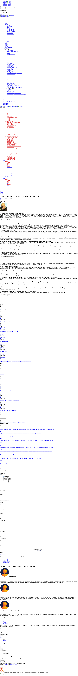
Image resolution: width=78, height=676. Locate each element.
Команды (6, 176)
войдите (6, 664)
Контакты (4, 622)
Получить (2, 14)
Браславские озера (10, 92)
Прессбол (2, 193)
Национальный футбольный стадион (13, 61)
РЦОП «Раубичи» (10, 65)
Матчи (4, 19)
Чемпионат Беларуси (8, 47)
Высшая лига (9, 26)
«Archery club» (9, 68)
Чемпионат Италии (10, 32)
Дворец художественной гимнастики (13, 72)
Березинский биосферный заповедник (14, 93)
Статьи (4, 18)
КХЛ (8, 41)
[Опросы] (2, 665)
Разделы (6, 161)
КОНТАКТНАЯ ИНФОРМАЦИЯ (9, 101)
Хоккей (4, 178)
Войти (8, 104)
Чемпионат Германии (11, 31)
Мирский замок (9, 79)
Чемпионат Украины (10, 35)
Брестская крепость (10, 78)
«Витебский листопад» (11, 98)
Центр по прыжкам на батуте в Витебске (14, 73)
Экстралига (9, 40)
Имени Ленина (9, 116)
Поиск (8, 103)
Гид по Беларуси (6, 48)
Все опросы (2, 554)
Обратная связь (5, 99)
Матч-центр (5, 620)
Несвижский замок (10, 80)
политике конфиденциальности (47, 651)
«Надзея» (8, 59)
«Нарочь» (8, 90)
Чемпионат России (10, 34)
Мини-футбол (5, 42)
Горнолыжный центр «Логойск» (13, 135)
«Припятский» (9, 89)
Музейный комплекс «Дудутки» (12, 82)
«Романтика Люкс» (10, 50)
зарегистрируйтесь (13, 664)
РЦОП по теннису (10, 71)
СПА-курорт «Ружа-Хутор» (12, 117)
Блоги (1, 192)
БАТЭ (8, 177)
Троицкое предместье (11, 83)
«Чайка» (8, 57)
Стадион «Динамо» (10, 66)
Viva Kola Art (9, 156)
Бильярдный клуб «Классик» (12, 67)
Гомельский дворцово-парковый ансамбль (14, 87)
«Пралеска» (9, 58)
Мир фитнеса (39, 550)
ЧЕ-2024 (8, 28)
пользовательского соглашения (15, 651)
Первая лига (9, 27)
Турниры (6, 24)
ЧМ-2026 (8, 25)
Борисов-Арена (9, 70)
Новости (4, 17)
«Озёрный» (9, 52)
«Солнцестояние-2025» (11, 157)
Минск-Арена (9, 62)
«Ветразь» (8, 53)
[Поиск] (4, 665)
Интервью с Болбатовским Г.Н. (12, 51)
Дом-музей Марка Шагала (11, 84)
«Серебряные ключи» (11, 54)
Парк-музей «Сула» (10, 81)
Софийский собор (10, 86)
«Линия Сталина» (10, 77)
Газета (4, 621)
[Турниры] (1, 665)
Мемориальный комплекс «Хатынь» (13, 85)
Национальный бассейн (11, 64)
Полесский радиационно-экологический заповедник (16, 94)
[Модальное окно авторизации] (3, 665)
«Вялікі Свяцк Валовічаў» (12, 137)
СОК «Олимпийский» (11, 74)
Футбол (4, 20)
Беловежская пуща (10, 91)
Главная (1, 191)
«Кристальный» (10, 55)
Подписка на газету (6, 100)
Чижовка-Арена (10, 69)
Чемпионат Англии (10, 29)
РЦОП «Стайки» (10, 63)
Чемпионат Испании (10, 30)
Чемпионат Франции (10, 33)
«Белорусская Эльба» (10, 97)
